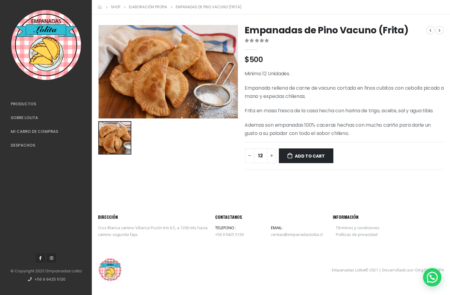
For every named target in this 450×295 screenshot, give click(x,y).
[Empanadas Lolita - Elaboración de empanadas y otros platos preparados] (46, 45)
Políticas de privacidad (356, 234)
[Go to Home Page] (100, 7)
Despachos (23, 145)
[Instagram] (51, 258)
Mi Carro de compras (34, 131)
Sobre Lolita (24, 118)
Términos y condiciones (358, 227)
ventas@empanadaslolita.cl (297, 234)
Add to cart (310, 156)
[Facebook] (40, 258)
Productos (23, 104)
